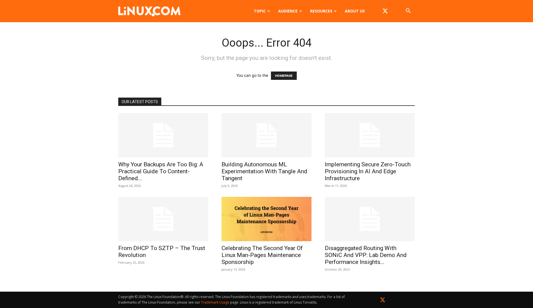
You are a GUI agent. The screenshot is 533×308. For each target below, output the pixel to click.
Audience (288, 11)
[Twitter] (382, 301)
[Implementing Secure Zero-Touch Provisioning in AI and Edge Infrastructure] (370, 135)
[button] (408, 11)
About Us (355, 11)
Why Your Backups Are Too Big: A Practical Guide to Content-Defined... (160, 171)
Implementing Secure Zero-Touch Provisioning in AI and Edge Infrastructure (368, 171)
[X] (385, 11)
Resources (321, 11)
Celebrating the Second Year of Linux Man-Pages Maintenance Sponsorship (262, 255)
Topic (260, 11)
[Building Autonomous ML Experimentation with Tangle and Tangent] (266, 135)
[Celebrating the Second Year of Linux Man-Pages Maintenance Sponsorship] (266, 219)
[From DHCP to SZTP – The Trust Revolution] (163, 219)
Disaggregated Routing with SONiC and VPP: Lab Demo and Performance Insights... (366, 255)
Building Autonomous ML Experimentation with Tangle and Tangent (264, 171)
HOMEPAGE (284, 76)
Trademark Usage (215, 302)
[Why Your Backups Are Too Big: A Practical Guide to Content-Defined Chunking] (163, 135)
